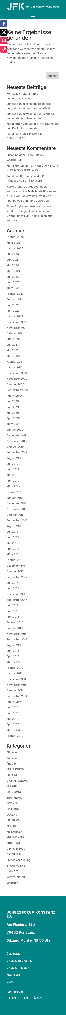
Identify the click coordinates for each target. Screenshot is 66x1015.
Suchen (52, 75)
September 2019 (17, 452)
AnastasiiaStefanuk (19, 176)
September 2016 (17, 599)
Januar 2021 (15, 367)
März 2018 (13, 554)
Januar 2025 (15, 248)
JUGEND (12, 814)
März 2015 (13, 662)
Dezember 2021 (16, 322)
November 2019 (17, 441)
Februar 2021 (15, 361)
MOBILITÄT (14, 843)
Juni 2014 (13, 713)
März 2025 (13, 242)
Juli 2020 (13, 401)
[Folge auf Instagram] (3, 40)
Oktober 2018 (15, 514)
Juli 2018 (12, 531)
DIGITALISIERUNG (18, 780)
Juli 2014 (12, 707)
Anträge (12, 763)
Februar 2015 (15, 667)
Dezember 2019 (16, 435)
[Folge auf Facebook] (3, 23)
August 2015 (14, 645)
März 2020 (13, 424)
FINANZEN (13, 803)
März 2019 (13, 486)
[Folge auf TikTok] (3, 49)
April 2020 (13, 418)
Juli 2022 (13, 305)
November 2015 (16, 633)
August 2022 (15, 299)
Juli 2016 (12, 605)
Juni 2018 (13, 537)
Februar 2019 (15, 492)
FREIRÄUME (14, 809)
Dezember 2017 (16, 565)
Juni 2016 (13, 611)
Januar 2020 (15, 429)
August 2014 (15, 701)
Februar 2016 (15, 622)
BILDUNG (12, 774)
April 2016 (13, 616)
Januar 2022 (15, 316)
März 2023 (13, 288)
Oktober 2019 (15, 446)
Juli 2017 (12, 582)
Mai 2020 (13, 412)
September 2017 (17, 577)
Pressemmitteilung (18, 860)
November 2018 (17, 509)
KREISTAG (13, 820)
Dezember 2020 (17, 373)
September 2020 (17, 389)
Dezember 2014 (17, 679)
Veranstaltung (16, 876)
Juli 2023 (13, 276)
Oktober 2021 (15, 333)
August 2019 (14, 458)
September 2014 (17, 696)
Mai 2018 (12, 543)
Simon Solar (14, 154)
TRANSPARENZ (16, 865)
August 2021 (14, 338)
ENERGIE (12, 786)
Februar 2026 (15, 237)
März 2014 (13, 730)
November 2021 (17, 327)
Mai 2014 (12, 718)
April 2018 (13, 548)
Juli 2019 (12, 463)
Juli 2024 (13, 253)
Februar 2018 (15, 560)
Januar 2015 (14, 673)
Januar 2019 (15, 497)
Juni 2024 (13, 259)
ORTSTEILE (14, 854)
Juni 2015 (13, 650)
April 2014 (13, 724)
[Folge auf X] (3, 32)
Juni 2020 (13, 407)
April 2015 (13, 656)
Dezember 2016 (16, 594)
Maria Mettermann (18, 165)
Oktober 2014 (15, 690)
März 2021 (13, 356)
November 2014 (17, 684)
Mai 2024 (13, 265)
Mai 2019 (12, 474)
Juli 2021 (12, 344)
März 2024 (14, 271)
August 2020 (15, 395)
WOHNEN (13, 882)
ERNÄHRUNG (15, 797)
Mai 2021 (12, 350)
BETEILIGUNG (15, 769)
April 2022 (13, 310)
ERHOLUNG (14, 791)
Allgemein (13, 752)
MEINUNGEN (15, 831)
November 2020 (17, 378)
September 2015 (17, 639)
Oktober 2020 (15, 384)
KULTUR (12, 825)
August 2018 (14, 526)
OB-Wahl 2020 (16, 848)
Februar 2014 (15, 735)
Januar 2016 (15, 628)
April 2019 (13, 480)
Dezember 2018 (16, 503)
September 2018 (17, 520)
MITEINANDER (15, 837)
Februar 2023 (15, 293)
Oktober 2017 (15, 571)
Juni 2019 (13, 469)
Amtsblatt (13, 758)
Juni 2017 (13, 588)
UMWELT (12, 871)
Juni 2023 (13, 282)
